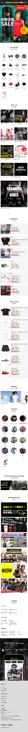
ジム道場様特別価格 (4, 635)
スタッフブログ (4, 609)
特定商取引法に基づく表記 (6, 718)
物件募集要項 (4, 710)
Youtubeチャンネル (13, 609)
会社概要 (3, 708)
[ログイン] (22, 2)
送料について (4, 698)
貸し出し (11, 620)
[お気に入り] (20, 2)
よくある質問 (4, 702)
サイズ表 (3, 700)
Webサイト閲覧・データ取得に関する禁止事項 (11, 719)
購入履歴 (3, 690)
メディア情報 (3, 620)
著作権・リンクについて (6, 712)
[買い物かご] (24, 2)
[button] (12, 41)
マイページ (3, 687)
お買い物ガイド (4, 696)
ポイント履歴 (4, 689)
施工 (18, 632)
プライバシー (4, 714)
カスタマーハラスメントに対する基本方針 (10, 716)
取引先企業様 (11, 632)
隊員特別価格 (3, 634)
